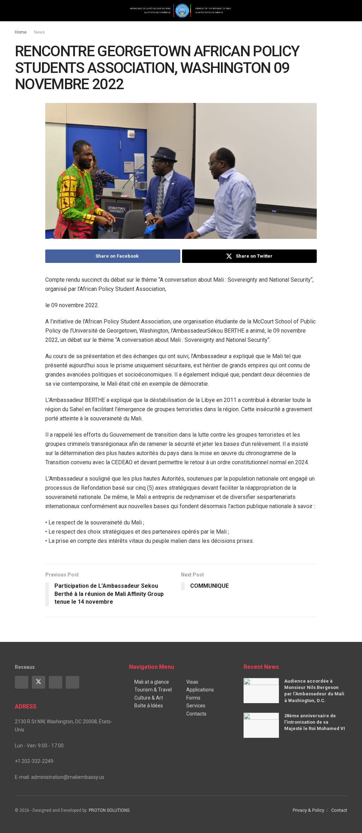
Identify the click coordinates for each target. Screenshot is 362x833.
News (39, 32)
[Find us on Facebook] (21, 682)
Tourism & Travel (153, 690)
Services (195, 705)
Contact (339, 810)
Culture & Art (148, 698)
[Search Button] (344, 10)
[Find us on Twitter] (38, 682)
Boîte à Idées (148, 705)
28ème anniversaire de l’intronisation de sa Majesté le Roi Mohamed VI (314, 722)
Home (21, 32)
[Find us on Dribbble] (72, 682)
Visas (192, 682)
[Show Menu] (18, 10)
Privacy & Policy (308, 810)
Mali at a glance (151, 682)
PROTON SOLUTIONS (109, 810)
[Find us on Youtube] (55, 682)
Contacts (196, 714)
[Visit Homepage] (181, 11)
